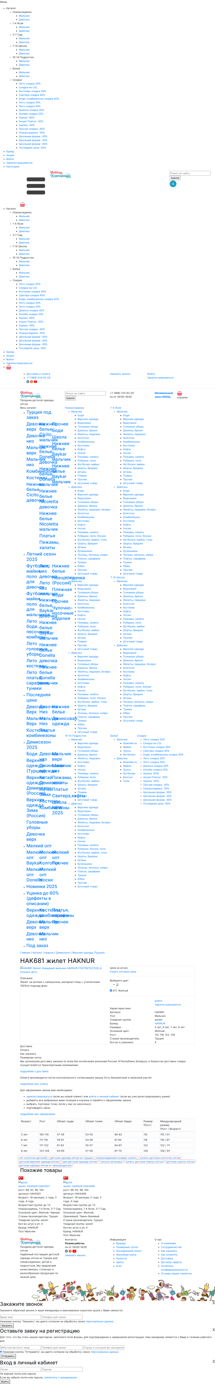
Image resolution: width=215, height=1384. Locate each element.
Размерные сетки (127, 1247)
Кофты (81, 449)
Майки (127, 747)
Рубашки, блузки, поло (92, 848)
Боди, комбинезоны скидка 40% (39, 98)
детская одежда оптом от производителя (45, 1165)
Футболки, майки (88, 464)
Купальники (85, 551)
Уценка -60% (27, 117)
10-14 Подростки (75, 735)
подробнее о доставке (34, 1071)
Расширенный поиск (129, 1250)
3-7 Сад (70, 577)
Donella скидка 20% (31, 113)
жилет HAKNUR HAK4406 (79, 1186)
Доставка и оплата (38, 373)
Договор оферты (171, 1262)
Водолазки (84, 422)
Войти (10, 159)
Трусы (127, 750)
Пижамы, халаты (88, 456)
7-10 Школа (117, 577)
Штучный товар (87, 483)
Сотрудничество (171, 1247)
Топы (126, 780)
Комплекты (130, 743)
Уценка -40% (27, 125)
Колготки (83, 437)
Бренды (121, 1243)
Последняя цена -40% (32, 147)
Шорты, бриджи (87, 468)
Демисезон (63, 952)
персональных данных (100, 1321)
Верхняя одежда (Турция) (88, 952)
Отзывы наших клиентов (176, 1273)
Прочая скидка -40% (32, 128)
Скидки (141, 735)
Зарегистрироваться (19, 162)
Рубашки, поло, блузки (92, 535)
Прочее (82, 479)
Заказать (6, 1325)
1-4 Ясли (115, 407)
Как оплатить (169, 1254)
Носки (81, 453)
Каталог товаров (43, 952)
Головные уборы (88, 426)
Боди (81, 415)
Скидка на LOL (28, 87)
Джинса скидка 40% (31, 110)
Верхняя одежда (88, 419)
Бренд (10, 151)
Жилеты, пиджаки (89, 434)
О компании (168, 1243)
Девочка (24, 19)
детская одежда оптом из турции (71, 1157)
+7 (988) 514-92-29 (38, 377)
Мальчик (24, 15)
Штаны (82, 471)
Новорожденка (74, 407)
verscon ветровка (111, 1161)
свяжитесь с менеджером (60, 1377)
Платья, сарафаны (89, 558)
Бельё (114, 735)
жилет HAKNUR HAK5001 (33, 1186)
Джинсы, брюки (87, 430)
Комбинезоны (86, 441)
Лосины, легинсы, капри (93, 554)
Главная (25, 952)
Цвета (120, 1262)
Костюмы (83, 445)
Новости (121, 1258)
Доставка (167, 1258)
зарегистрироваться (39, 1096)
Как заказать (169, 1250)
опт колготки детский (33, 1157)
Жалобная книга (126, 1254)
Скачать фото (28, 971)
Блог (119, 1265)
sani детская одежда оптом (79, 1161)
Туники (82, 562)
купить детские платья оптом (144, 1161)
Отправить (8, 1356)
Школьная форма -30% (33, 136)
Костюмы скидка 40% (32, 91)
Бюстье (128, 777)
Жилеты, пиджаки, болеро (94, 509)
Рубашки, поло (87, 460)
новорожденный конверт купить (116, 1157)
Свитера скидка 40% (32, 94)
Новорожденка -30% (32, 132)
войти (158, 1000)
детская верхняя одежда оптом (39, 1161)
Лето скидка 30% (30, 83)
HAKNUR (160, 1023)
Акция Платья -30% (31, 121)
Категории (12, 166)
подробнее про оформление (37, 1114)
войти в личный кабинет (104, 1096)
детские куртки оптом (180, 1161)
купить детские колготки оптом (160, 1157)
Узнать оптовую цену (123, 971)
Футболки (129, 754)
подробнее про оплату (34, 1083)
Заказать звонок (120, 373)
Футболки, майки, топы (92, 539)
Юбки (81, 566)
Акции (10, 155)
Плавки (82, 475)
